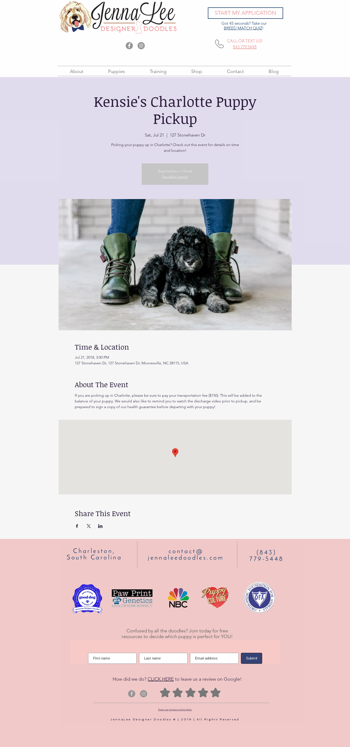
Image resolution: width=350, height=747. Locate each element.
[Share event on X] (88, 526)
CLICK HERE (161, 679)
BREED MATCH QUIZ (243, 28)
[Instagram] (141, 45)
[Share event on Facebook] (77, 526)
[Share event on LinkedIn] (100, 526)
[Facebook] (129, 45)
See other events (175, 177)
